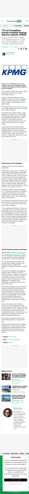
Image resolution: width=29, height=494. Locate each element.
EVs (11, 47)
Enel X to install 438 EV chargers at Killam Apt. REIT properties (19, 375)
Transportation (5, 47)
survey (8, 83)
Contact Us (17, 492)
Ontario (22, 402)
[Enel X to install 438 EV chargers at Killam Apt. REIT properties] (6, 376)
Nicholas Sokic (10, 52)
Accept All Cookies (15, 480)
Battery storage (15, 402)
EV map (4, 191)
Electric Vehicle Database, (19, 106)
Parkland (22, 391)
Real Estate (14, 453)
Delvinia (22, 329)
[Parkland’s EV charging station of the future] (6, 388)
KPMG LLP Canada (19, 83)
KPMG (11, 339)
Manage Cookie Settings (16, 483)
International (15, 392)
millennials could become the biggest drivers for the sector (13, 253)
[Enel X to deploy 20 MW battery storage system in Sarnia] (6, 398)
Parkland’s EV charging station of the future (19, 386)
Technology (16, 339)
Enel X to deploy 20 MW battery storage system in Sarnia (18, 397)
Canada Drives (14, 170)
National (16, 47)
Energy (22, 400)
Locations (18, 25)
